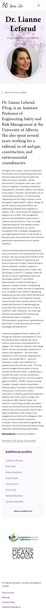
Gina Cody (11, 490)
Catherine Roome (14, 460)
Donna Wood (12, 478)
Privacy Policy (8, 602)
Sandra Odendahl (14, 501)
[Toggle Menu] (38, 5)
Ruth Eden (11, 466)
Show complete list (23, 511)
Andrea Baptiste (14, 472)
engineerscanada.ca (11, 607)
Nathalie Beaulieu (14, 495)
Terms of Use (8, 592)
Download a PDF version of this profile (19, 441)
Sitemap (6, 597)
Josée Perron (12, 484)
